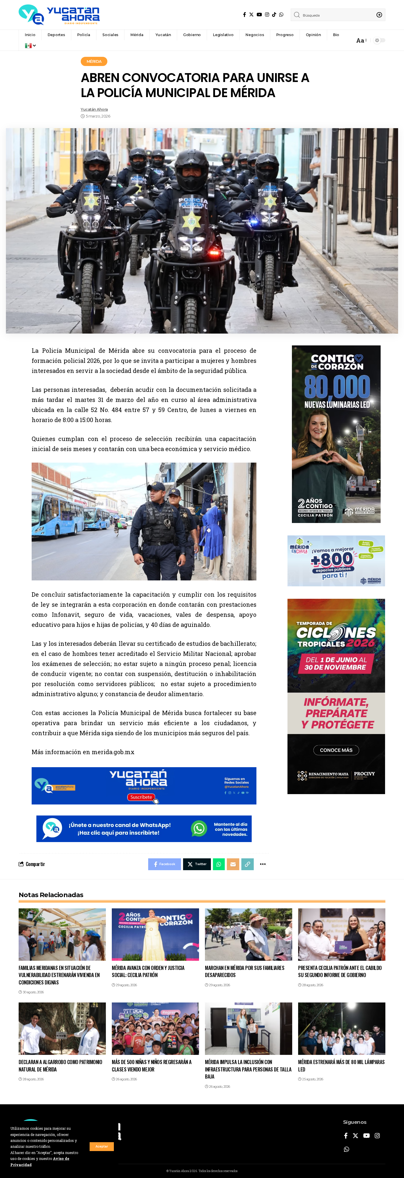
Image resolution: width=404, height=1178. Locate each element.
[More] (263, 864)
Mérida (94, 61)
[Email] (233, 864)
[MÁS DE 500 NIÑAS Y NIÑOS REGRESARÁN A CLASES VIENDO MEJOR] (155, 1028)
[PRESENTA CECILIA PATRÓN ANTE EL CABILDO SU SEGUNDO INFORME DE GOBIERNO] (341, 934)
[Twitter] (251, 15)
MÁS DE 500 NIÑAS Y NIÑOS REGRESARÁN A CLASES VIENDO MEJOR (152, 1065)
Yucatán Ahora (94, 109)
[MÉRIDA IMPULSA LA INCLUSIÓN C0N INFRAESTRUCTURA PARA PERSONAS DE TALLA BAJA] (248, 1028)
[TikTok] (274, 15)
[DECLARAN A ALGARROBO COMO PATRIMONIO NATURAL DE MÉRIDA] (62, 1028)
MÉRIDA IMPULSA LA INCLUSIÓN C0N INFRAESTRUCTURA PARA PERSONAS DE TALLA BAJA (248, 1069)
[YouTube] (259, 15)
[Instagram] (267, 15)
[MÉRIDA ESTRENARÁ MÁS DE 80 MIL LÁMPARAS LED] (341, 1028)
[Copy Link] (247, 864)
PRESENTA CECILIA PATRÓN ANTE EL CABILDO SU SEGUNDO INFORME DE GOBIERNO (340, 971)
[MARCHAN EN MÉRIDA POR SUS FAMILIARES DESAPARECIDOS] (248, 934)
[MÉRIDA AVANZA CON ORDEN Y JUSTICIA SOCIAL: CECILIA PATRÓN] (155, 934)
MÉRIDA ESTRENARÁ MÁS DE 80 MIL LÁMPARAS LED (341, 1065)
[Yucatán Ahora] (59, 14)
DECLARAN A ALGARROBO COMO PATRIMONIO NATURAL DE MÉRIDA (60, 1065)
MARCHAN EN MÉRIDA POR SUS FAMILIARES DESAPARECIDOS (244, 971)
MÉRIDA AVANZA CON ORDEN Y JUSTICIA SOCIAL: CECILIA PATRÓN (148, 971)
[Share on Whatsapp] (219, 864)
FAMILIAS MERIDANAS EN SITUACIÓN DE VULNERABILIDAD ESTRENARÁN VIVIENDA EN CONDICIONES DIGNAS (59, 975)
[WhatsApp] (281, 15)
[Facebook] (245, 15)
